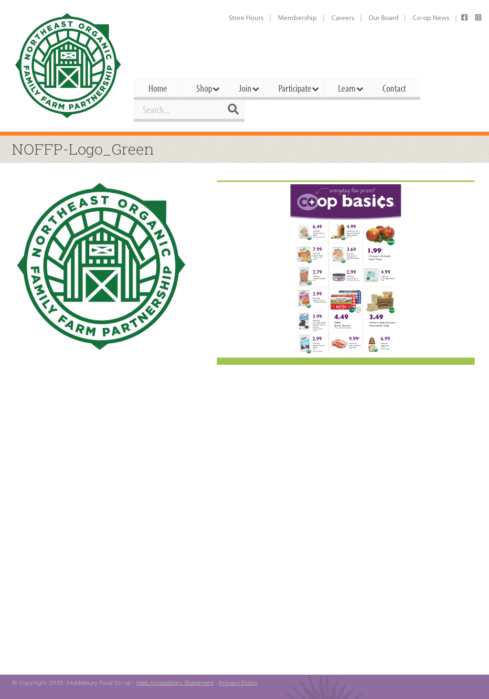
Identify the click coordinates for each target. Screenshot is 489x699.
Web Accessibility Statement (175, 682)
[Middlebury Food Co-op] (68, 66)
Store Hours (246, 17)
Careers (342, 17)
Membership (297, 17)
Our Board (383, 17)
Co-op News (431, 17)
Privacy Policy (238, 682)
